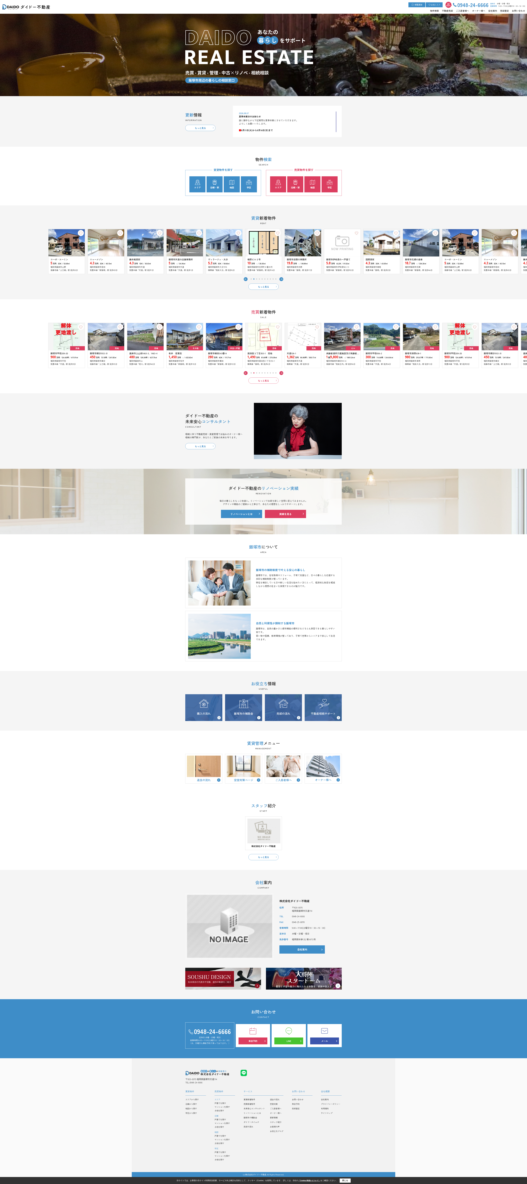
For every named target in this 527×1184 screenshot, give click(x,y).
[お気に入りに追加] (41, 233)
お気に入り (436, 4)
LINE (289, 1041)
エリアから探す (192, 1099)
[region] (287, 121)
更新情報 (274, 1117)
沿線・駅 (214, 187)
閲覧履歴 (418, 4)
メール (324, 1041)
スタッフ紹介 (275, 1122)
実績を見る (285, 514)
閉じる (345, 1180)
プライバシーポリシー (330, 1104)
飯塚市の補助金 (243, 714)
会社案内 (492, 10)
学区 (249, 187)
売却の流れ (283, 714)
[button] (251, 279)
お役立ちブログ (276, 1131)
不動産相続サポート (323, 714)
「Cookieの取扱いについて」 (309, 1181)
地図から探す (191, 1108)
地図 (232, 187)
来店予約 (253, 1041)
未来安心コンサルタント (254, 1108)
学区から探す (191, 1113)
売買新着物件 (249, 1104)
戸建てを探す (220, 1103)
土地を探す (219, 1110)
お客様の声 (275, 1126)
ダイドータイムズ (251, 1122)
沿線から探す (191, 1104)
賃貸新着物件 (249, 1099)
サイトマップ (327, 1113)
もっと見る (200, 128)
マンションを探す (222, 1106)
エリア (197, 187)
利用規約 (325, 1108)
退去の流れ (275, 1099)
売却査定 (504, 10)
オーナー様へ (478, 10)
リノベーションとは (241, 514)
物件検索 (434, 10)
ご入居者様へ (462, 10)
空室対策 (274, 1104)
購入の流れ (204, 714)
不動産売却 (447, 10)
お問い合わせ (518, 10)
